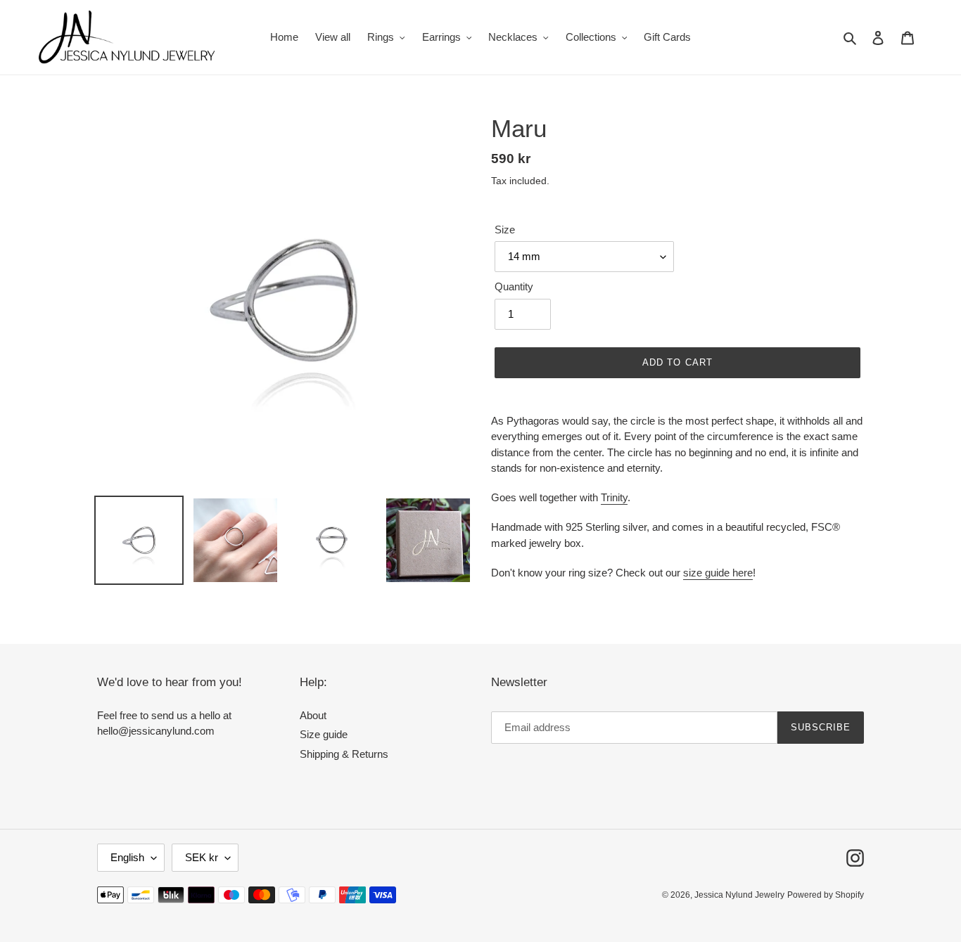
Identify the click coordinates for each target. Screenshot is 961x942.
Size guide (324, 734)
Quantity (514, 286)
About (313, 715)
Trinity (614, 497)
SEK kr (201, 857)
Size (505, 230)
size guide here (718, 573)
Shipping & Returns (344, 754)
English (127, 857)
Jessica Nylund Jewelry (739, 895)
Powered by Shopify (825, 895)
